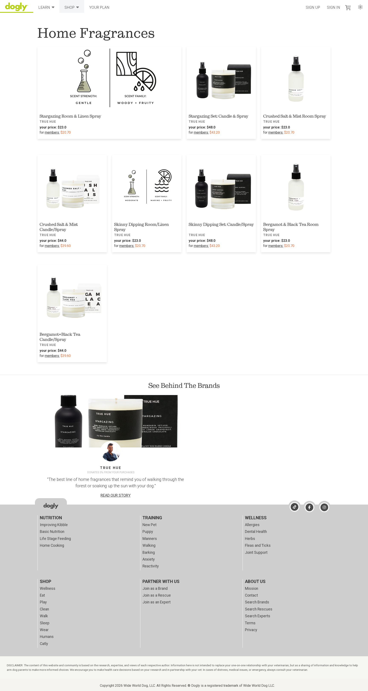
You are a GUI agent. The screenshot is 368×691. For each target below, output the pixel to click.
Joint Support (256, 552)
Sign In (333, 7)
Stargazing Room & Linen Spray (70, 116)
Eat (42, 595)
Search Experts (257, 616)
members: (52, 132)
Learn (44, 7)
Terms (250, 623)
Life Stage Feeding (55, 539)
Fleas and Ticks (258, 545)
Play (43, 602)
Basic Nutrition (52, 531)
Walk (44, 616)
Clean (44, 609)
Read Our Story (116, 495)
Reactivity (150, 566)
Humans (47, 637)
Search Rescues (258, 609)
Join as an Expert (156, 602)
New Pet (149, 525)
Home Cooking (52, 545)
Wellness (47, 588)
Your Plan (99, 7)
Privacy (251, 630)
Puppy (147, 531)
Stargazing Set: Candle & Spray (218, 116)
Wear (44, 630)
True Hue (48, 121)
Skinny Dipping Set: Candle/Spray (221, 224)
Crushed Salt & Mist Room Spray (294, 116)
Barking (148, 552)
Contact (251, 595)
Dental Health (256, 531)
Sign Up (313, 7)
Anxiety (148, 559)
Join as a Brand (155, 588)
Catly (44, 644)
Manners (149, 539)
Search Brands (257, 602)
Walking (148, 545)
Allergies (252, 525)
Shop (70, 7)
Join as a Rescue (156, 595)
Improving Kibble (54, 525)
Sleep (44, 623)
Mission (251, 588)
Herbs (250, 539)
